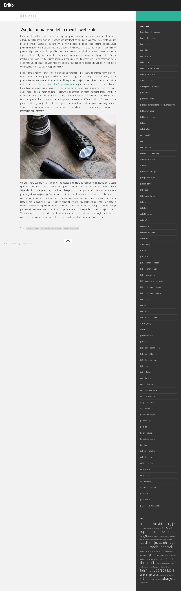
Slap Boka (146, 372)
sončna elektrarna (145, 567)
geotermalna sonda (170, 536)
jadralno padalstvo (159, 540)
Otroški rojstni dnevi (150, 317)
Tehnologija (146, 421)
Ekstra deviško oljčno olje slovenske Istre (158, 105)
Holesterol (146, 147)
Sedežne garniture (149, 360)
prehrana (173, 555)
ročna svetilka (45, 228)
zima (173, 579)
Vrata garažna (147, 463)
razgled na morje (158, 559)
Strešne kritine (148, 408)
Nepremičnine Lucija (150, 269)
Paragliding (146, 323)
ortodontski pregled (159, 551)
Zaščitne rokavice (149, 487)
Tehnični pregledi (149, 415)
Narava (145, 257)
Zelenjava (146, 500)
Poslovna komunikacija (151, 348)
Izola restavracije (149, 171)
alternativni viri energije (157, 523)
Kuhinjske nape (148, 214)
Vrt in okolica (147, 469)
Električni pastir (148, 111)
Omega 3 (145, 299)
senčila (151, 562)
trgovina (151, 571)
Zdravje (145, 493)
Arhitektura (146, 44)
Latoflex (145, 220)
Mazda (145, 238)
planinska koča (144, 555)
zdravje (166, 578)
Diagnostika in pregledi (151, 86)
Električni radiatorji (149, 117)
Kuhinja (145, 208)
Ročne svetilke (56, 228)
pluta (152, 554)
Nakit (144, 250)
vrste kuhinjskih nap (168, 575)
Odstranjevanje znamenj (151, 293)
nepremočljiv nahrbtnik (146, 551)
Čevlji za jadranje (148, 74)
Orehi (144, 305)
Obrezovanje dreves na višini (153, 281)
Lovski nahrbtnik (148, 232)
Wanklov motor (156, 579)
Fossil (144, 123)
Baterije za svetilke (33, 228)
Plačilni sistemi (148, 336)
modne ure (146, 548)
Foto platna (146, 129)
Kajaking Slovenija (149, 178)
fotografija (146, 135)
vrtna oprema (148, 579)
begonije (146, 528)
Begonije (145, 62)
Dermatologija (147, 80)
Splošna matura (148, 396)
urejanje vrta (149, 574)
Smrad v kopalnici (149, 384)
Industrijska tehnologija (151, 153)
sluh (158, 563)
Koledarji (145, 190)
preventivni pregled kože (146, 559)
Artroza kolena (148, 56)
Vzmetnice (146, 481)
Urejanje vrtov (147, 457)
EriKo (9, 5)
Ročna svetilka (28, 15)
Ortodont (145, 311)
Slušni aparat (147, 378)
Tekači (144, 427)
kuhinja (151, 543)
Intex (144, 165)
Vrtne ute (145, 475)
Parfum (145, 329)
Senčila (145, 366)
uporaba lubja (164, 570)
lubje (165, 543)
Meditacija (146, 244)
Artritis (145, 50)
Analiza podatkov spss (151, 32)
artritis (142, 528)
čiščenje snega (144, 583)
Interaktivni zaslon (149, 159)
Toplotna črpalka (148, 439)
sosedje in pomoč (155, 567)
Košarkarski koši (148, 196)
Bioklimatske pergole (150, 68)
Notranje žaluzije (148, 275)
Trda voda (146, 445)
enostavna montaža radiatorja (155, 536)
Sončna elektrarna (149, 390)
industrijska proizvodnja (147, 540)
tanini (144, 570)
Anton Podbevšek (149, 38)
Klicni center (147, 184)
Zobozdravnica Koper (151, 506)
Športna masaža (148, 402)
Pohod (144, 342)
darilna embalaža (154, 528)
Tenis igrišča (147, 433)
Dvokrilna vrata (148, 99)
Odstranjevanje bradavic (151, 287)
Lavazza (145, 226)
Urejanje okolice (148, 451)
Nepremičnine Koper (150, 263)
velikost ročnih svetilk (71, 228)
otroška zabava (169, 551)
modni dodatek (161, 547)
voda (160, 575)
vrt (142, 578)
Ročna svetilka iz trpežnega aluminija (55, 84)
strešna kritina (165, 567)
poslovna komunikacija (163, 555)
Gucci (144, 141)
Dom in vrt (146, 93)
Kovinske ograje (148, 202)
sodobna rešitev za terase (167, 563)
